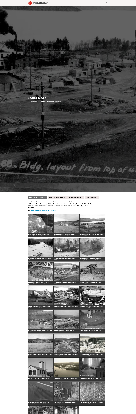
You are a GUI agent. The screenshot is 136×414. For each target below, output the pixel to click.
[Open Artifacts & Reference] (75, 3)
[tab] (37, 197)
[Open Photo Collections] (96, 3)
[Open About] (60, 3)
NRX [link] (98, 258)
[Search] (105, 7)
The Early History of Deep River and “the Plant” (43, 210)
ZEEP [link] (82, 205)
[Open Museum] (82, 3)
